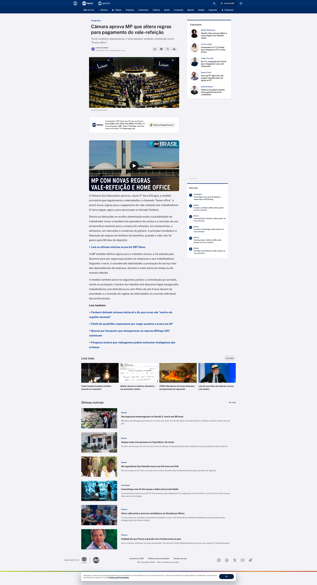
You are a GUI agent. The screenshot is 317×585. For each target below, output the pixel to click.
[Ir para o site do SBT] (96, 560)
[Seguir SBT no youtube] (243, 560)
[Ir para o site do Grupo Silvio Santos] (77, 560)
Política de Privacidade (119, 578)
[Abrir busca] (214, 3)
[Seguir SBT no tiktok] (250, 560)
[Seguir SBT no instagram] (219, 560)
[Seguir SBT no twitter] (235, 560)
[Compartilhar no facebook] (161, 49)
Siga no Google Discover (164, 125)
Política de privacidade (158, 558)
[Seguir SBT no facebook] (227, 560)
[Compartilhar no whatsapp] (155, 49)
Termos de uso (180, 558)
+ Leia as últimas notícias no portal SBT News (117, 247)
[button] (100, 380)
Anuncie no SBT (136, 558)
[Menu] (241, 3)
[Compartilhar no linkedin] (174, 49)
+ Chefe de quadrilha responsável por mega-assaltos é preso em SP (131, 323)
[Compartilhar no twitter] (168, 49)
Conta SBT (229, 3)
